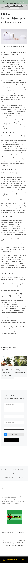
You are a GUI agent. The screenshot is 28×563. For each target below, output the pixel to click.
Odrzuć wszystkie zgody (16, 5)
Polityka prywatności (14, 7)
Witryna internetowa (13, 428)
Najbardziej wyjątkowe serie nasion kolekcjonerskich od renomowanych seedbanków (13, 497)
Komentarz (9, 404)
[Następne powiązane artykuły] (25, 352)
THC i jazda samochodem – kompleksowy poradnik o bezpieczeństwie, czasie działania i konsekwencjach (13, 500)
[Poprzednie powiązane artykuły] (21, 352)
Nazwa (7, 416)
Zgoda (7, 5)
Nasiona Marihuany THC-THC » (15, 559)
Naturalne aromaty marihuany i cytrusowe (11, 503)
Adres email (10, 422)
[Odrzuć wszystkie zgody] (26, 5)
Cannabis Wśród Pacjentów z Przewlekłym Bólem (7, 374)
